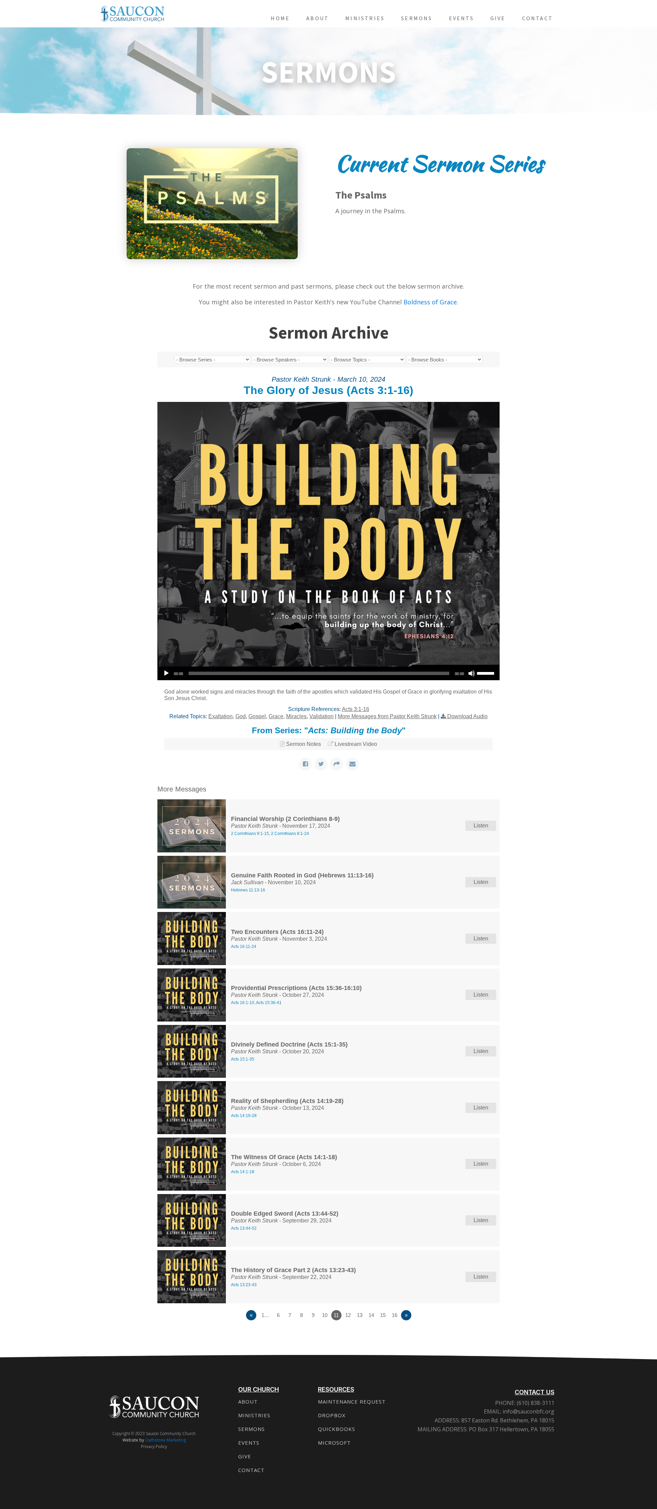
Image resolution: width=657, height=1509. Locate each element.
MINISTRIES (254, 1415)
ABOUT (248, 1401)
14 (371, 1315)
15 (383, 1315)
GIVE (244, 1456)
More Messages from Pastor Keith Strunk (387, 716)
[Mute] (471, 673)
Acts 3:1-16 (355, 709)
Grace (276, 716)
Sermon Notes (303, 744)
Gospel (257, 716)
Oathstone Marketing (165, 1440)
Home (280, 18)
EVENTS (248, 1442)
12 (348, 1315)
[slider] (486, 673)
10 (324, 1315)
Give (498, 18)
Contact (537, 18)
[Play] (166, 673)
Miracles (296, 716)
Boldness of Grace (430, 302)
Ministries (365, 18)
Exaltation (220, 716)
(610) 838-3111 (534, 1403)
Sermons (416, 18)
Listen (481, 825)
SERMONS (251, 1428)
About (317, 18)
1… (265, 1315)
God (240, 716)
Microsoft (334, 1442)
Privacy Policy (154, 1446)
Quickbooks (336, 1428)
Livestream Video (356, 744)
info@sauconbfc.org (528, 1411)
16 (394, 1315)
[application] (328, 673)
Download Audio (467, 716)
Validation (321, 716)
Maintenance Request (352, 1401)
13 (359, 1315)
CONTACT (251, 1470)
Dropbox (332, 1415)
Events (461, 18)
